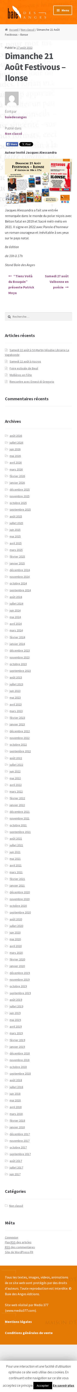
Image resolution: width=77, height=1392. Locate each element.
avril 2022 (16, 785)
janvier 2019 (17, 1047)
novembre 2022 (20, 738)
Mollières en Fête (21, 375)
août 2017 (16, 1161)
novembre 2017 (20, 1141)
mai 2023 (15, 697)
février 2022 (17, 798)
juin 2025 (15, 530)
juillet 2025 (16, 523)
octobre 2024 (18, 583)
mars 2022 (16, 791)
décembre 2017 (20, 1134)
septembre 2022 (20, 751)
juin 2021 (15, 852)
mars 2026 (16, 469)
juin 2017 (15, 1174)
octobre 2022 (18, 744)
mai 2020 (15, 939)
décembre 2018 (20, 1053)
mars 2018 (16, 1114)
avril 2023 (16, 704)
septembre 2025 (20, 509)
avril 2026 (16, 462)
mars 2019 (16, 1033)
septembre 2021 (20, 832)
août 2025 (16, 516)
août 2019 (16, 1000)
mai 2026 (15, 456)
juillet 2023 (16, 684)
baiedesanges (16, 117)
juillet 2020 (16, 926)
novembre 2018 (20, 1060)
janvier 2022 (17, 805)
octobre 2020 (18, 906)
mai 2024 (15, 617)
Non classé (28, 30)
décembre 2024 (20, 570)
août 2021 (16, 838)
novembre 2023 (20, 657)
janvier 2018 (17, 1127)
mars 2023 (16, 711)
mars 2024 (16, 630)
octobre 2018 (18, 1067)
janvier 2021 (17, 885)
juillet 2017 (16, 1167)
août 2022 (16, 758)
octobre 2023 (18, 664)
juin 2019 (15, 1013)
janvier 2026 (17, 483)
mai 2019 (15, 1020)
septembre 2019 (20, 993)
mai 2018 (15, 1100)
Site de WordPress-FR (19, 1252)
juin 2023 (15, 691)
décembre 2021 (20, 812)
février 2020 (17, 959)
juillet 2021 (16, 845)
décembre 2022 (20, 731)
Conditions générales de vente (29, 1333)
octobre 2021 (18, 825)
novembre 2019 (20, 979)
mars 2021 (16, 872)
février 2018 (17, 1120)
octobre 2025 (18, 503)
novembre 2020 (20, 899)
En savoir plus (63, 1385)
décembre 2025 (20, 489)
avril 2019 (16, 1026)
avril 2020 (16, 946)
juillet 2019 (16, 1006)
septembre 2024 (20, 590)
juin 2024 (15, 610)
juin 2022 (15, 771)
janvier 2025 (17, 563)
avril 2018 (16, 1107)
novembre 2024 (20, 577)
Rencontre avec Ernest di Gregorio (32, 382)
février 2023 (17, 718)
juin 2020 (15, 932)
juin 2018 (15, 1094)
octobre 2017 (18, 1147)
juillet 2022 (16, 765)
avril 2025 (16, 543)
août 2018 (16, 1080)
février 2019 (17, 1040)
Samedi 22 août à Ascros (25, 361)
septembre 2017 (20, 1154)
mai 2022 (15, 778)
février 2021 (17, 879)
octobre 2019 (18, 986)
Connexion (11, 1237)
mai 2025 (15, 536)
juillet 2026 (16, 442)
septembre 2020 (20, 912)
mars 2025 (16, 550)
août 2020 (16, 919)
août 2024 (16, 597)
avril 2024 (16, 624)
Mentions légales (18, 1321)
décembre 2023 (20, 650)
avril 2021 (16, 865)
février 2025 (17, 556)
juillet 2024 (16, 603)
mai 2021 (15, 859)
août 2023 (16, 677)
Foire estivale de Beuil (24, 368)
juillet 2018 (16, 1087)
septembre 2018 (20, 1073)
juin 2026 (15, 449)
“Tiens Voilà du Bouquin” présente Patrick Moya (21, 284)
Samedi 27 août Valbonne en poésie (57, 281)
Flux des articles (18, 1242)
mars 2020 (16, 953)
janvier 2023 (17, 724)
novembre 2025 (20, 496)
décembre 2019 (20, 973)
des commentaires (20, 1247)
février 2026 (17, 476)
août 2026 (16, 436)
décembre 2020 (20, 892)
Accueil (13, 30)
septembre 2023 (20, 671)
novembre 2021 (20, 818)
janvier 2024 (17, 644)
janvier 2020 (17, 966)
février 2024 (17, 637)
